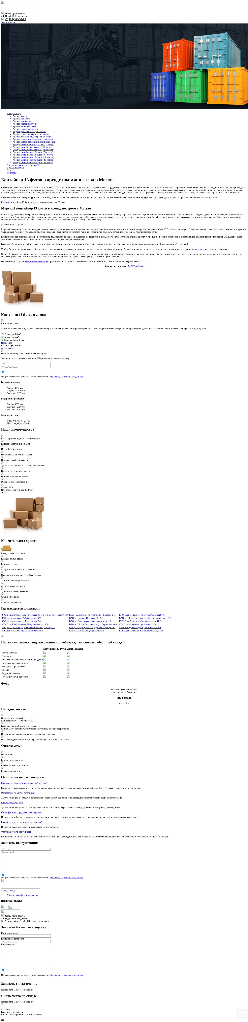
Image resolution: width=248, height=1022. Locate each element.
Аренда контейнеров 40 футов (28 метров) (33, 160)
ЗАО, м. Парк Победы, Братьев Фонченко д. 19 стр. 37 (28, 627)
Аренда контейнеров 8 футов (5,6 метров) (33, 149)
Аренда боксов (20, 116)
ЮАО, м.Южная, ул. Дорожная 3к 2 (86, 630)
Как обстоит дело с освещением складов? (21, 822)
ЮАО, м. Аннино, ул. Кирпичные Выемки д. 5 (92, 615)
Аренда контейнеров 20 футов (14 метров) (33, 157)
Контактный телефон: (12, 939)
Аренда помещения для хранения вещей (32, 136)
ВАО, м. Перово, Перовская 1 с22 (85, 618)
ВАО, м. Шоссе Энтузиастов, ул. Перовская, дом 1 (94, 624)
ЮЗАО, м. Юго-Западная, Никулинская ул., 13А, (26, 624)
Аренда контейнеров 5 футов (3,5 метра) (32, 147)
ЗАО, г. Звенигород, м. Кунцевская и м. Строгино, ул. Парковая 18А (35, 615)
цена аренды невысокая (36, 261)
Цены (9, 170)
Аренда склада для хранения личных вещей (34, 142)
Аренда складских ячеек (24, 124)
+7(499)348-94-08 (15, 19)
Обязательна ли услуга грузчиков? (18, 793)
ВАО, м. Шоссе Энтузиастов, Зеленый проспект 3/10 (145, 618)
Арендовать (7, 348)
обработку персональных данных (66, 376)
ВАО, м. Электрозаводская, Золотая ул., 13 (90, 621)
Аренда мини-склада (23, 121)
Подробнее (6, 343)
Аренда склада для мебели (25, 129)
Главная (5, 202)
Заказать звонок (9, 22)
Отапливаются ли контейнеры (16, 832)
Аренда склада (14, 113)
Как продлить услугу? (12, 802)
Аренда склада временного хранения (31, 134)
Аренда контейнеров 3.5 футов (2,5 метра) (33, 144)
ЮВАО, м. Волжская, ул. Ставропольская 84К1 (142, 615)
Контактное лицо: (10, 933)
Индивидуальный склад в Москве (29, 131)
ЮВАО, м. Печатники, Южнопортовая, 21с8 (141, 630)
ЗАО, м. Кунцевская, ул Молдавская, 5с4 (21, 621)
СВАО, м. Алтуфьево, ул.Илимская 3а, (138, 624)
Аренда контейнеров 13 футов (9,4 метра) (33, 154)
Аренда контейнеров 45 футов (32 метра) (33, 162)
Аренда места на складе (24, 126)
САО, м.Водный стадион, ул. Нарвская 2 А (140, 627)
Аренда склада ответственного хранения (33, 139)
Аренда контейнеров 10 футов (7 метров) (33, 152)
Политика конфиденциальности (22, 895)
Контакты (12, 173)
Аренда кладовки (21, 118)
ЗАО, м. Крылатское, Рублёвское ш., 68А (22, 618)
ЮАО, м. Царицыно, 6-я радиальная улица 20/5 (92, 627)
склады (198, 249)
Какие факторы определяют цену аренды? (21, 812)
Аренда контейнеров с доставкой (23, 165)
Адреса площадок (15, 167)
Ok (2, 1019)
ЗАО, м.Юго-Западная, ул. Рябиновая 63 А (22, 630)
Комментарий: (8, 944)
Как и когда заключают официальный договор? (24, 783)
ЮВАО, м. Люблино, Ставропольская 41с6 (140, 621)
